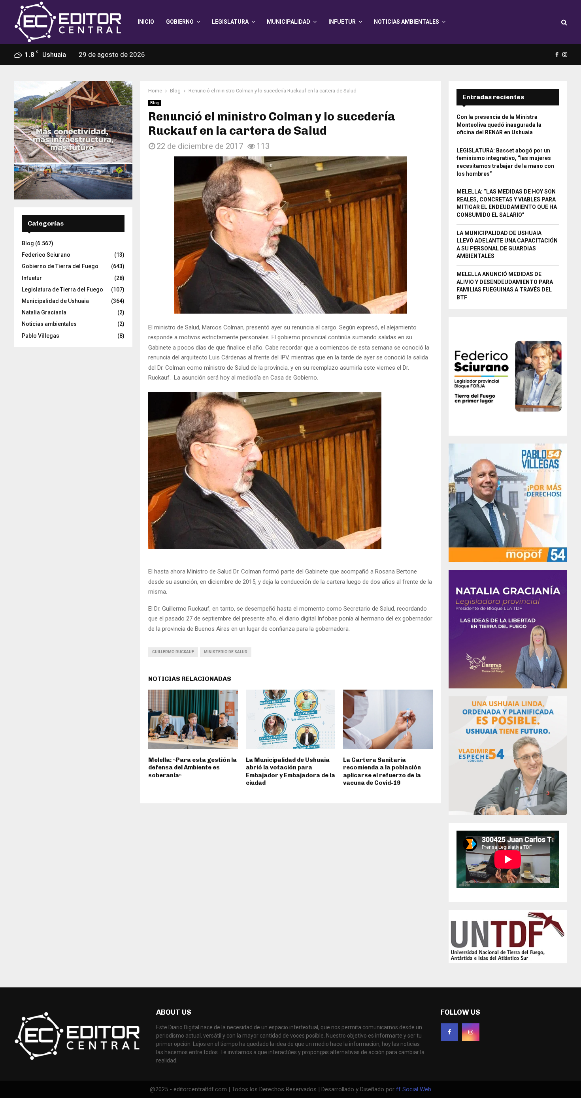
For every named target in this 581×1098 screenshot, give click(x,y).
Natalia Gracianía (44, 312)
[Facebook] (449, 1032)
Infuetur (342, 22)
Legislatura (230, 22)
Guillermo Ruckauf (173, 652)
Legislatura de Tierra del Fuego (62, 289)
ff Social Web (413, 1089)
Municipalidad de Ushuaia (55, 301)
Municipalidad (288, 22)
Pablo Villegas (40, 336)
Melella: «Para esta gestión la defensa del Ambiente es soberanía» (192, 767)
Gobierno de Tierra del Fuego (60, 266)
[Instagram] (470, 1032)
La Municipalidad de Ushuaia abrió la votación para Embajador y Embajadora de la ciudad (290, 771)
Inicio (146, 22)
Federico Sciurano (46, 255)
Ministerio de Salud (225, 652)
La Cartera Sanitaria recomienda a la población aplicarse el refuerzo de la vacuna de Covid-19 (382, 771)
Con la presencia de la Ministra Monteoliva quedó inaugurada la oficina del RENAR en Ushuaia (498, 124)
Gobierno (180, 22)
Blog (154, 103)
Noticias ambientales (406, 22)
